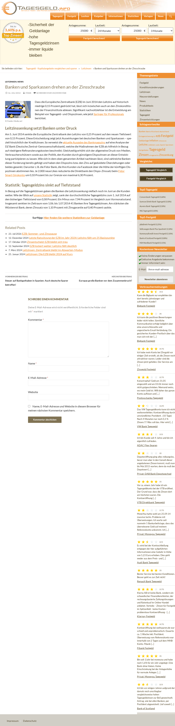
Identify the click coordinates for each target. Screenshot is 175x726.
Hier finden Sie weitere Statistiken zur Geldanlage (74, 217)
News (20, 81)
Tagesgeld (145, 114)
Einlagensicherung (146, 136)
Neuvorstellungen (149, 96)
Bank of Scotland (152, 131)
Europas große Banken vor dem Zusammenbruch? (105, 278)
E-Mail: (142, 269)
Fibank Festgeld (145, 648)
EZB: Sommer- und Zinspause (39, 233)
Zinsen (144, 155)
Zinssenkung (166, 154)
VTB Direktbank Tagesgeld (151, 502)
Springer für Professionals (109, 114)
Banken (142, 131)
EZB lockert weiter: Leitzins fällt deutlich (53, 245)
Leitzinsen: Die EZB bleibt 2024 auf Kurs (49, 254)
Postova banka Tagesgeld (150, 397)
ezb (158, 136)
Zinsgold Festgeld (146, 369)
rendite (158, 145)
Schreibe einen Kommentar (51, 93)
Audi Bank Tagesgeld (148, 562)
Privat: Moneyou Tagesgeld (151, 534)
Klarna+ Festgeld (146, 616)
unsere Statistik (43, 195)
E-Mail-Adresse (38, 377)
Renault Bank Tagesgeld (149, 581)
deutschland (164, 131)
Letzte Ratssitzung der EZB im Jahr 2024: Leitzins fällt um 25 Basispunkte (72, 237)
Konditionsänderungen (152, 87)
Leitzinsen (86, 68)
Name (32, 363)
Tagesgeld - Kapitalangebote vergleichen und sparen (51, 68)
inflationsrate (162, 141)
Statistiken (145, 110)
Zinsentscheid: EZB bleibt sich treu (47, 241)
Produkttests (146, 105)
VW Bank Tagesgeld (147, 426)
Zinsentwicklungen (150, 119)
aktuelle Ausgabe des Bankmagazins (84, 142)
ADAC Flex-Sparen (147, 445)
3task (28, 93)
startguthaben (144, 150)
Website (33, 392)
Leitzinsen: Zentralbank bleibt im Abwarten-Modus (53, 250)
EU (154, 136)
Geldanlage (144, 140)
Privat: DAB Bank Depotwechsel (154, 473)
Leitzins (143, 144)
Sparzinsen (169, 145)
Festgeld (144, 82)
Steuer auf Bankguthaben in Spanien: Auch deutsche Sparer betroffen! (36, 280)
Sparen (162, 145)
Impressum (13, 720)
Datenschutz (29, 720)
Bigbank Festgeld (146, 305)
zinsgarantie (154, 155)
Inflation (153, 140)
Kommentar (36, 319)
